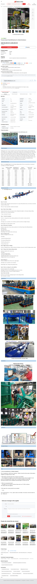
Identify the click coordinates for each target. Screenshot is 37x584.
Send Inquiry (9, 47)
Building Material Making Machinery (18, 6)
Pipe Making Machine (26, 6)
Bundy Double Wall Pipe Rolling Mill (14, 552)
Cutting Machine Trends (5, 575)
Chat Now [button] (28, 47)
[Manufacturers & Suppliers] (18, 1)
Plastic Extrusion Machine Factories (7, 571)
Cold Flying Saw (29, 552)
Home (1, 6)
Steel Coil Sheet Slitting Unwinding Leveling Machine (22, 552)
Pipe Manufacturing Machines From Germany (19, 562)
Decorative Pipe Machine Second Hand (7, 564)
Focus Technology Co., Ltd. (12, 580)
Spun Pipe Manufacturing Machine (6, 562)
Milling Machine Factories (24, 569)
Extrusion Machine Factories (15, 569)
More (1, 577)
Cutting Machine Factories (5, 569)
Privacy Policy (32, 580)
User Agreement (23, 580)
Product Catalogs (13, 550)
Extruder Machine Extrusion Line (6, 573)
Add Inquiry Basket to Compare (19, 34)
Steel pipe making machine (4, 552)
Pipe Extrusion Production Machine (28, 573)
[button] (33, 94)
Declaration (27, 580)
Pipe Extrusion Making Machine (17, 573)
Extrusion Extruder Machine (26, 571)
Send (8, 516)
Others (2, 554)
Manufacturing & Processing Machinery (8, 6)
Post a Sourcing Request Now (27, 516)
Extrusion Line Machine (16, 571)
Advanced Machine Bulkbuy (14, 575)
